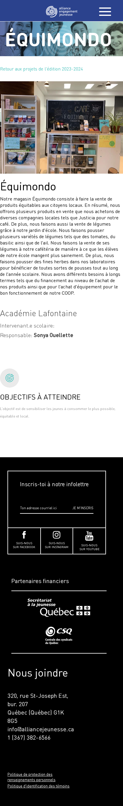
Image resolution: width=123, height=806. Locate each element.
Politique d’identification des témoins (38, 786)
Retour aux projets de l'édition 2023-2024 (41, 69)
